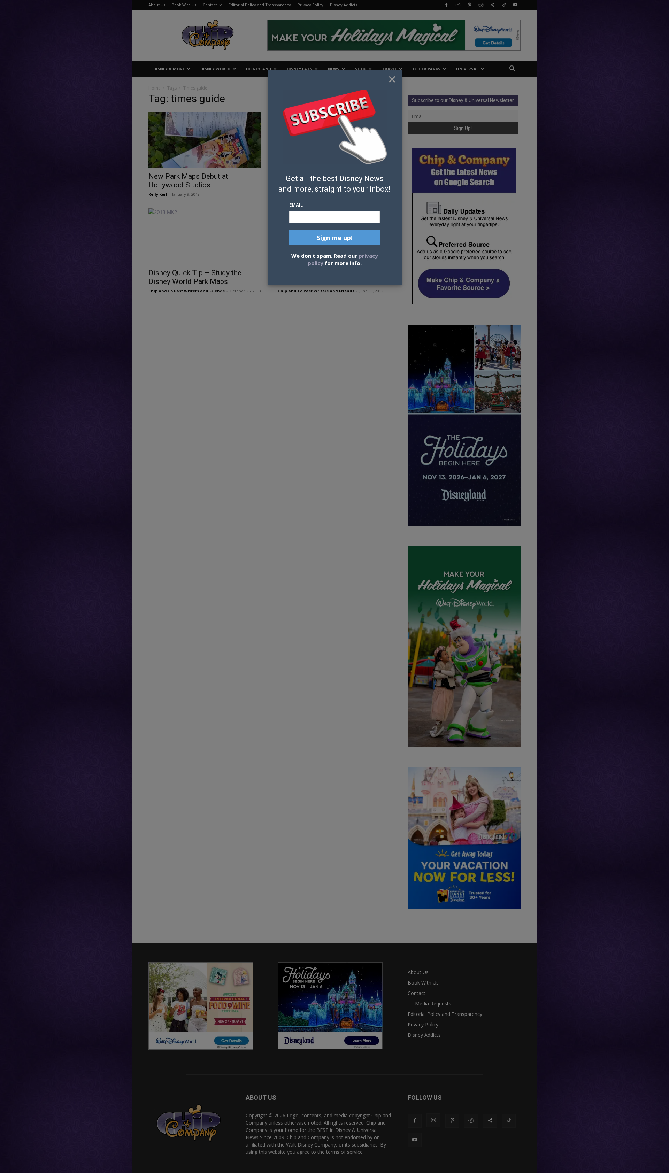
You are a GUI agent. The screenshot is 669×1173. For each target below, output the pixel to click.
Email (296, 205)
